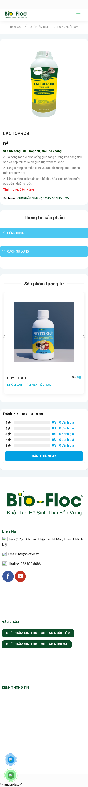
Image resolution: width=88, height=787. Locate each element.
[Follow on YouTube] (20, 576)
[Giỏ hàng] (83, 14)
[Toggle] (3, 232)
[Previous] (4, 345)
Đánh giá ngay (44, 456)
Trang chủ (15, 26)
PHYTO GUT (17, 378)
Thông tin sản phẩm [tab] (44, 217)
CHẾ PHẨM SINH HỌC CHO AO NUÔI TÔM (54, 26)
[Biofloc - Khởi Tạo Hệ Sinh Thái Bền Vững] (36, 15)
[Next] (84, 345)
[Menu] (78, 15)
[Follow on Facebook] (8, 576)
